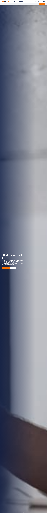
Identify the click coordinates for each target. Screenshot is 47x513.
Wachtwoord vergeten (37, 1)
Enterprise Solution (15, 1)
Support (26, 1)
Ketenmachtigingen (21, 1)
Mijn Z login (43, 1)
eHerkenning (9, 1)
